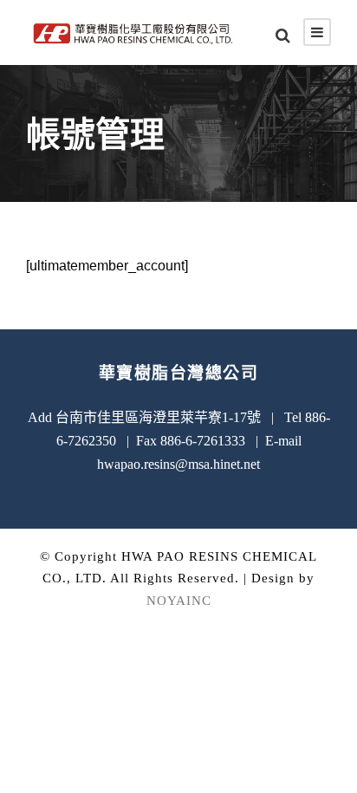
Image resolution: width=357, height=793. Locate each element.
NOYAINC (178, 601)
